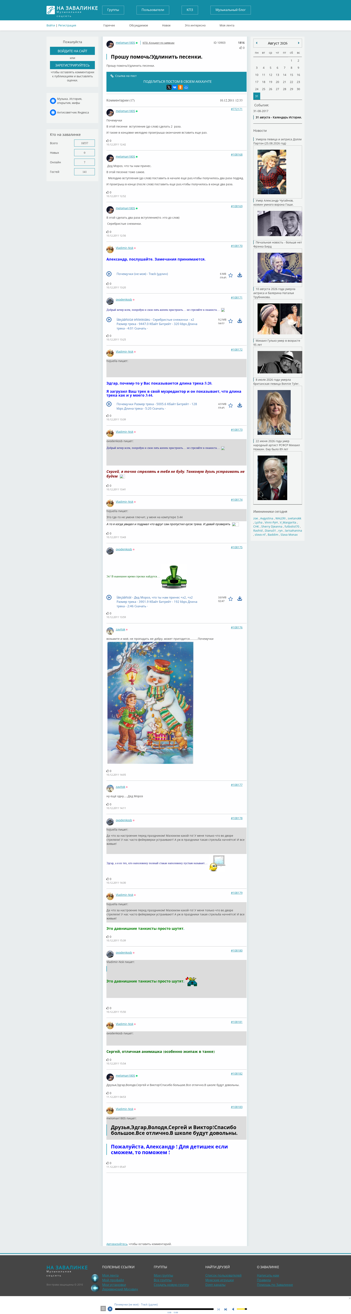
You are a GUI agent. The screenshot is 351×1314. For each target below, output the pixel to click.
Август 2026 (277, 43)
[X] (169, 87)
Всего (54, 143)
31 (256, 96)
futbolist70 (292, 526)
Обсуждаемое (138, 24)
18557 (84, 143)
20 (277, 82)
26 (270, 89)
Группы (113, 10)
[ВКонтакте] (174, 87)
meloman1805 (125, 43)
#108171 (237, 297)
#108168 (237, 154)
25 (263, 89)
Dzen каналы (215, 1284)
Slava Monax (289, 535)
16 (298, 75)
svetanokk (294, 518)
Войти (51, 25)
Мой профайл (113, 1280)
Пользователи (153, 10)
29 (291, 89)
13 (277, 75)
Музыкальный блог (231, 10)
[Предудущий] (298, 43)
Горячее (109, 24)
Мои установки (114, 1284)
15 (291, 75)
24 (256, 89)
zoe (255, 518)
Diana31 (270, 530)
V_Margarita (288, 522)
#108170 (237, 246)
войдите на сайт (72, 51)
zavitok (120, 629)
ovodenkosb (124, 299)
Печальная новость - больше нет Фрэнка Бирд (277, 244)
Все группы (163, 1280)
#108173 (237, 430)
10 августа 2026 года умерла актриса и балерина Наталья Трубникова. (274, 293)
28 (284, 89)
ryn (280, 530)
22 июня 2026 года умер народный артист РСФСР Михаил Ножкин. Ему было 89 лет (276, 445)
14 (284, 75)
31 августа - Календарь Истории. (279, 117)
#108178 (237, 818)
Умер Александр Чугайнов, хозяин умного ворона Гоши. (273, 202)
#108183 (237, 1107)
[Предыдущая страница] (95, 1288)
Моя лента (227, 24)
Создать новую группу (171, 1284)
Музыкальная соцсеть (77, 10)
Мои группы (163, 1275)
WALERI (280, 518)
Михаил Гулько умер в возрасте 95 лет (276, 343)
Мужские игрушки (219, 1280)
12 (270, 75)
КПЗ (190, 10)
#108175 (237, 547)
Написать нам (268, 1275)
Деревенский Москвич (120, 1289)
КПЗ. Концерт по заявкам (158, 43)
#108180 (237, 950)
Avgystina (266, 518)
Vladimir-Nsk (124, 248)
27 (277, 89)
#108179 (237, 893)
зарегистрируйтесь (72, 65)
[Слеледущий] (256, 43)
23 (298, 82)
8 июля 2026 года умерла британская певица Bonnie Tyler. (276, 382)
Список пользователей (223, 1275)
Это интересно (195, 24)
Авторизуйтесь (116, 1244)
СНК (256, 526)
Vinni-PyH (271, 522)
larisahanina (293, 530)
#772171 (237, 109)
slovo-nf (260, 535)
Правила (264, 1280)
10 (256, 75)
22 (291, 82)
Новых (54, 153)
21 (284, 82)
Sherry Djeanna (271, 526)
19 (270, 82)
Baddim (273, 535)
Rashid (258, 530)
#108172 (237, 349)
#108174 (237, 500)
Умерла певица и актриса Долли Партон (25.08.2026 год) (277, 141)
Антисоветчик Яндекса (73, 112)
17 (256, 82)
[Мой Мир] (186, 87)
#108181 (237, 1022)
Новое (166, 24)
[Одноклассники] (180, 87)
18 (263, 82)
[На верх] (95, 1278)
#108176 (237, 627)
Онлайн (55, 162)
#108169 (237, 206)
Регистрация (67, 25)
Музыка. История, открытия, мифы (69, 101)
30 (298, 89)
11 (263, 75)
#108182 (237, 1073)
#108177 (237, 785)
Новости (260, 130)
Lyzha (258, 522)
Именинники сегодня (270, 511)
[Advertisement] (176, 1205)
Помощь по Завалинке (275, 1284)
